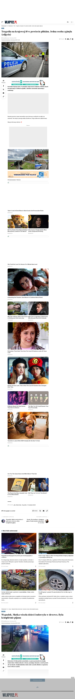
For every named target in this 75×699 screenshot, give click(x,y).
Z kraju (3, 611)
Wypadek (24, 505)
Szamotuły (4, 589)
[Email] (68, 39)
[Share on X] (66, 39)
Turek (3, 553)
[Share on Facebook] (3, 86)
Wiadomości (44, 553)
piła (15, 505)
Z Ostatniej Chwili (31, 505)
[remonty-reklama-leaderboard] (28, 174)
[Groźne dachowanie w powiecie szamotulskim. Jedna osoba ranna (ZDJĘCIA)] (18, 579)
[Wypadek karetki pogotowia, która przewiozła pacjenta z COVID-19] (18, 543)
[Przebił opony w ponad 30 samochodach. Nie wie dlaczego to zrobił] (56, 579)
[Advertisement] (37, 10)
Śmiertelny (18, 505)
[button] (2, 22)
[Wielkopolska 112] (11, 22)
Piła (3, 28)
